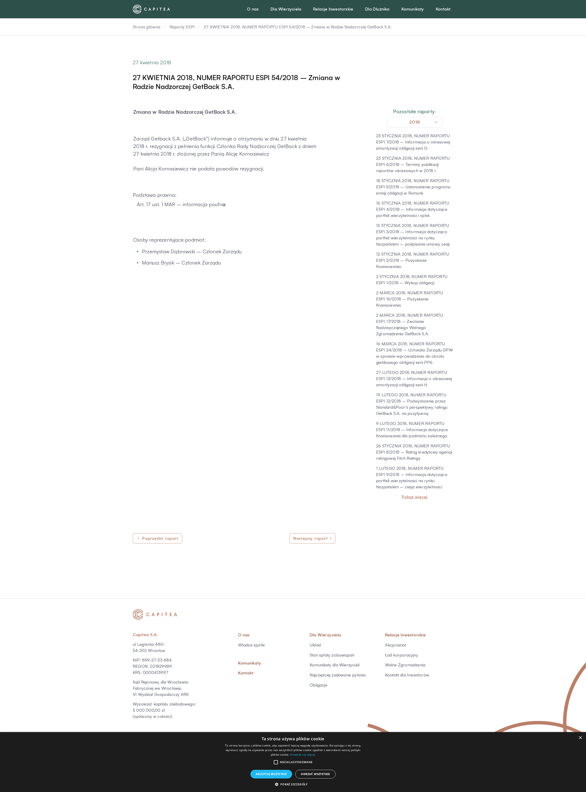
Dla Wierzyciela (325, 634)
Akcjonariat (395, 644)
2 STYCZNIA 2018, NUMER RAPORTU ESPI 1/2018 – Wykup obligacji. (412, 279)
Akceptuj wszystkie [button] (271, 774)
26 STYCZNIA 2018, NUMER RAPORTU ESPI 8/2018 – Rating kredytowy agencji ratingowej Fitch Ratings (414, 452)
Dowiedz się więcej (302, 755)
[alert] (293, 762)
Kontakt (246, 672)
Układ (315, 644)
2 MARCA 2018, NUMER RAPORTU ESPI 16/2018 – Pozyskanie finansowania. (409, 299)
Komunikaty (249, 662)
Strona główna (146, 26)
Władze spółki (251, 644)
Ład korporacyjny (401, 654)
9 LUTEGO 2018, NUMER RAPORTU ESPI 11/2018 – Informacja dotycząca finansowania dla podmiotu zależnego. (412, 429)
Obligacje (318, 684)
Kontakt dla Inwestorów (407, 674)
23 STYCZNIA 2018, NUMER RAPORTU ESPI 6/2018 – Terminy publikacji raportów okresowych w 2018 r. (413, 164)
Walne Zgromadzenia (405, 664)
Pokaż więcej (414, 496)
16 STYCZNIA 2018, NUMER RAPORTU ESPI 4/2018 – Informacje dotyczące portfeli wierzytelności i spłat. (412, 209)
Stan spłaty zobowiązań (332, 654)
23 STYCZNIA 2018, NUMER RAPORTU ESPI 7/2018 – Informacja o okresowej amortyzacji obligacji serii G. (413, 142)
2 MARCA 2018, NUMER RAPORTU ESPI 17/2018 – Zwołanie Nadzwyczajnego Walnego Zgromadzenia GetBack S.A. (409, 324)
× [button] (580, 738)
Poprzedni (160, 538)
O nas (244, 634)
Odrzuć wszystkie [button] (315, 774)
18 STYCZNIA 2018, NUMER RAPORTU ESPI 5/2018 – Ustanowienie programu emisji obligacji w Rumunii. (413, 186)
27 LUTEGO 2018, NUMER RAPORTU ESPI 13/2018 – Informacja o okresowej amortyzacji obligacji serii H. (414, 378)
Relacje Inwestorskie (405, 634)
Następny (310, 538)
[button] (275, 762)
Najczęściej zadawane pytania (338, 674)
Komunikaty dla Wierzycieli (334, 664)
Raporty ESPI (182, 26)
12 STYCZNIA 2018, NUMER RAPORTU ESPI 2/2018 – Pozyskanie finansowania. (412, 260)
